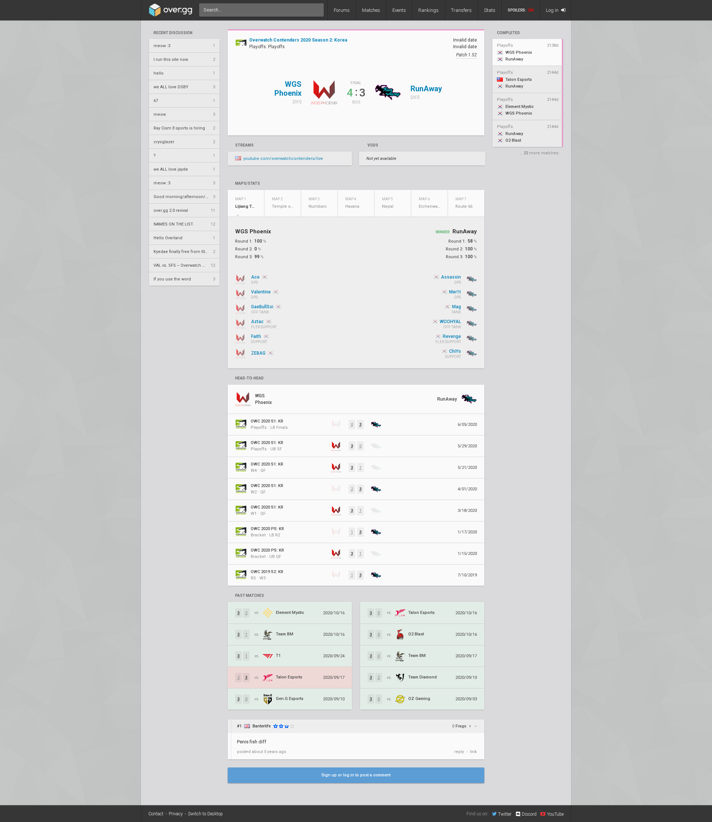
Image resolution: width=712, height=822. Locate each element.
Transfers (461, 10)
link (473, 752)
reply (459, 752)
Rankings (428, 10)
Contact (156, 814)
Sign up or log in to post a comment (356, 775)
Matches (371, 10)
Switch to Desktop (205, 814)
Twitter (504, 814)
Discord (529, 814)
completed (508, 33)
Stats (489, 10)
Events (399, 10)
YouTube (555, 814)
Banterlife (262, 726)
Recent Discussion (173, 33)
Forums (342, 10)
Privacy (176, 814)
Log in (553, 10)
